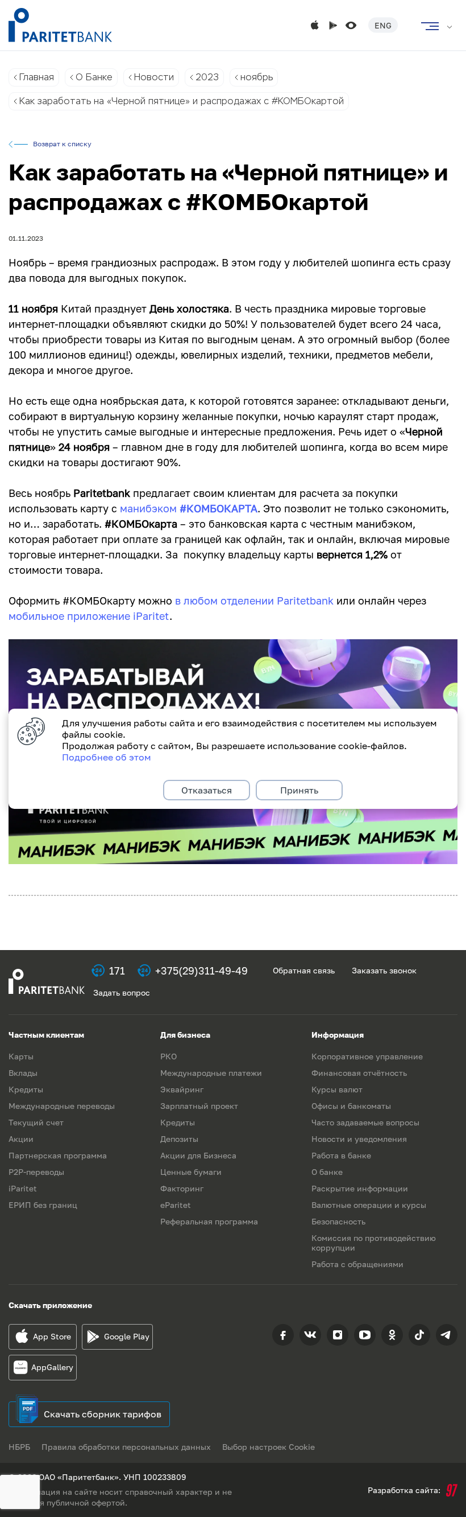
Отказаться (206, 790)
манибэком (150, 508)
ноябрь (256, 77)
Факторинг (181, 1188)
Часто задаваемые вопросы (365, 1122)
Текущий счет (36, 1122)
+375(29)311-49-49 (201, 970)
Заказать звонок (384, 970)
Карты (21, 1056)
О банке (327, 1172)
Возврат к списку (62, 144)
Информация (337, 1034)
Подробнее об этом (106, 757)
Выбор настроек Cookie (268, 1447)
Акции (21, 1139)
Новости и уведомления (359, 1139)
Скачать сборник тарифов (102, 1414)
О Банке (94, 77)
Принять (299, 790)
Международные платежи (211, 1073)
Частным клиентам (46, 1034)
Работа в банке (341, 1155)
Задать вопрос (121, 992)
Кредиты (26, 1089)
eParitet (175, 1205)
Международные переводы (62, 1106)
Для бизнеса (185, 1034)
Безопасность (338, 1221)
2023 (207, 77)
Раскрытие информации (359, 1188)
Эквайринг (181, 1089)
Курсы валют (337, 1089)
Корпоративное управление (367, 1056)
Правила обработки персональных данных (126, 1447)
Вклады (23, 1073)
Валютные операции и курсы (368, 1205)
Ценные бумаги (191, 1172)
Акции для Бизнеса (198, 1155)
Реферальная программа (209, 1221)
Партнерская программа (58, 1155)
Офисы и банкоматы (351, 1106)
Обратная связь (304, 970)
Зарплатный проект (199, 1106)
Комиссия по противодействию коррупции (373, 1242)
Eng (383, 25)
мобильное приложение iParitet (89, 616)
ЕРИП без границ (43, 1205)
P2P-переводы (36, 1172)
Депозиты (179, 1139)
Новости (154, 77)
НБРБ (19, 1447)
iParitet (23, 1188)
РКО (168, 1056)
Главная (36, 77)
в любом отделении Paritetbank (254, 600)
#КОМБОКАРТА (218, 508)
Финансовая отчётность (359, 1073)
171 (117, 970)
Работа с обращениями (357, 1264)
